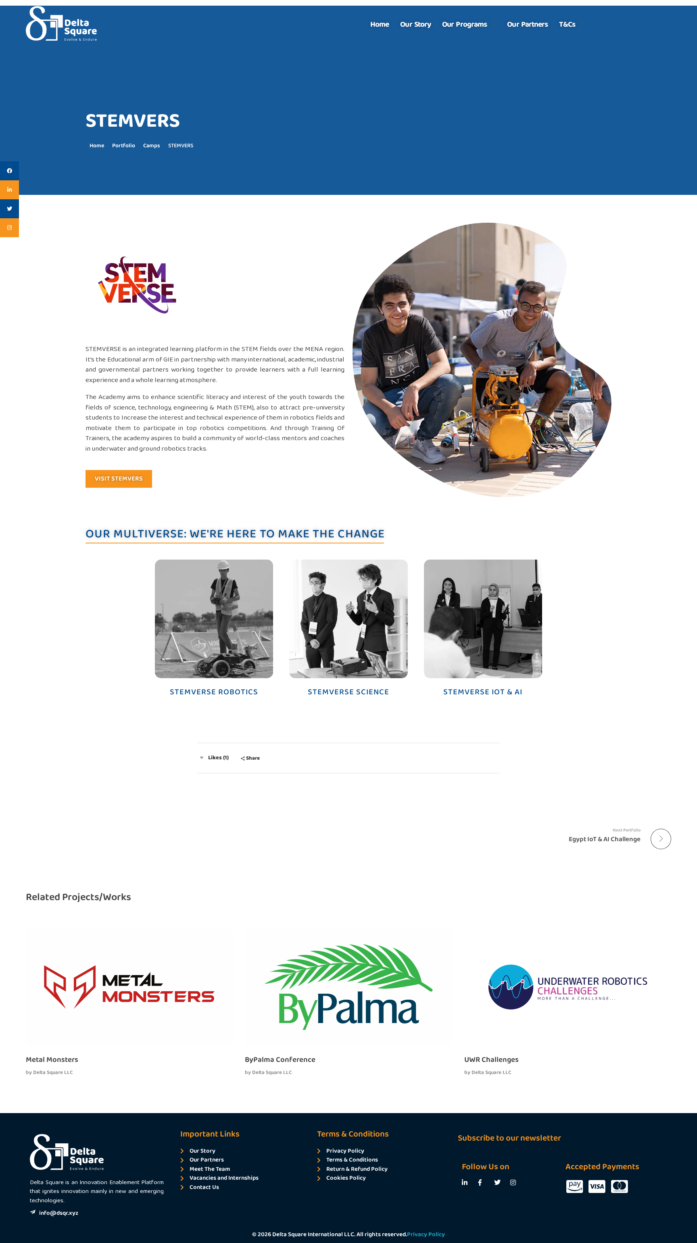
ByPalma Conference (280, 1060)
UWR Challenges (491, 1060)
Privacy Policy (426, 1234)
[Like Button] (201, 757)
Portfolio (123, 145)
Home (97, 145)
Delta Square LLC (53, 1072)
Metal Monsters (52, 1060)
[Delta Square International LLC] (61, 23)
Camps (151, 145)
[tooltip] (9, 170)
